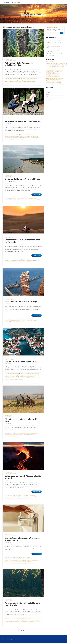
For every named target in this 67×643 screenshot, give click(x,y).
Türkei (33, 261)
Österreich (30, 561)
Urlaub (22, 139)
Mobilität (6, 137)
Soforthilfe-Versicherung (30, 81)
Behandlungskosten (21, 80)
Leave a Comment (9, 59)
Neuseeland (21, 561)
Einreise (27, 375)
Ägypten (17, 557)
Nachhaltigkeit (7, 621)
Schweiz (16, 81)
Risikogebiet (7, 379)
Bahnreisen (20, 136)
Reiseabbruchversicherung (10, 81)
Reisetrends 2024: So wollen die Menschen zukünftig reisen (23, 604)
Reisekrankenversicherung (24, 137)
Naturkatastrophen (8, 260)
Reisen (17, 78)
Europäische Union (35, 375)
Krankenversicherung (15, 376)
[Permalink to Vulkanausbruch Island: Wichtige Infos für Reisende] (23, 456)
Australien (20, 558)
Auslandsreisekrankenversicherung (11, 80)
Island (10, 376)
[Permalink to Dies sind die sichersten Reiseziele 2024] (23, 341)
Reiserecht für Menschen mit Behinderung (23, 121)
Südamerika (12, 379)
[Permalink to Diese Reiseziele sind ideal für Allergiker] (23, 282)
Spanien (59, 82)
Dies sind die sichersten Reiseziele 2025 (54, 40)
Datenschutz (19, 639)
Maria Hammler (8, 67)
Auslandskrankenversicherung (31, 78)
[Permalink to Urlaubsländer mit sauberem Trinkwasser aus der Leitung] (23, 518)
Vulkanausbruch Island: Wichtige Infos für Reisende (23, 477)
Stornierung (19, 139)
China (27, 80)
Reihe (47, 94)
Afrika (17, 433)
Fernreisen (30, 80)
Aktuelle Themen (12, 78)
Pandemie (47, 72)
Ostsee (35, 198)
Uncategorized (49, 99)
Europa (26, 198)
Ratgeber (48, 92)
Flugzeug (34, 136)
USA (22, 379)
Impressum (14, 639)
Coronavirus (58, 67)
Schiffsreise (14, 139)
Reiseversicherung (8, 139)
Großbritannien (22, 560)
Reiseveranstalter (36, 260)
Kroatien (17, 561)
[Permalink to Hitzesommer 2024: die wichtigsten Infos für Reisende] (23, 219)
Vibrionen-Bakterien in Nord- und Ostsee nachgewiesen (22, 180)
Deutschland (22, 198)
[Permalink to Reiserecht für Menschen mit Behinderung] (23, 101)
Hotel (37, 136)
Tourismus (16, 379)
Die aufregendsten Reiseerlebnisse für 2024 (21, 420)
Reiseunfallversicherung (9, 436)
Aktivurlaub (24, 319)
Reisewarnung (14, 261)
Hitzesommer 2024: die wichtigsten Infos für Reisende (22, 240)
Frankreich (11, 434)
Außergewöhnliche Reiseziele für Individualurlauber (19, 64)
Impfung (47, 71)
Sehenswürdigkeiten (22, 81)
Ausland (23, 78)
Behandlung (20, 496)
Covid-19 (62, 67)
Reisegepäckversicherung (9, 377)
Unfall (11, 321)
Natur (34, 80)
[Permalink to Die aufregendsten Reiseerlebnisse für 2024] (23, 399)
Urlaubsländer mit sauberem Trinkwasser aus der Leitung (23, 539)
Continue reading (37, 195)
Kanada (37, 560)
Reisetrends (33, 621)
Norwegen (22, 376)
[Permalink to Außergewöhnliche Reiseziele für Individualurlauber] (23, 43)
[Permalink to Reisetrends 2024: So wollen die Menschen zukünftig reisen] (23, 583)
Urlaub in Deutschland (19, 321)
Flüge (31, 136)
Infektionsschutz (31, 198)
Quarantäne (52, 72)
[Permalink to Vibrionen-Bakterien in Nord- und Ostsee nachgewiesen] (23, 159)
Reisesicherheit (17, 377)
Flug (29, 259)
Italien (37, 259)
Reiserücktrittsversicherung (34, 137)
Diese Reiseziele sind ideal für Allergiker (22, 301)
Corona (61, 66)
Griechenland (33, 259)
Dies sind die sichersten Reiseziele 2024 (21, 361)
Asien (23, 373)
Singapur (26, 563)
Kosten (6, 561)
